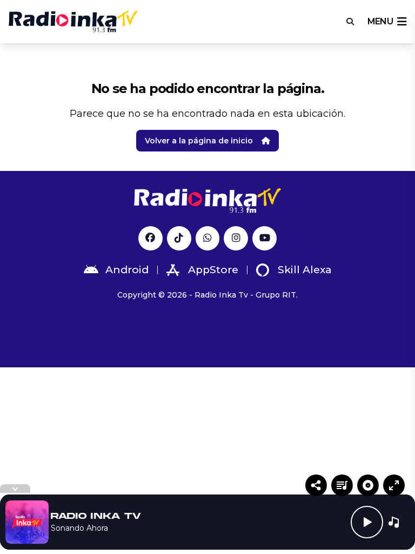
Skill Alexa (305, 269)
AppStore (213, 269)
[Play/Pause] (367, 522)
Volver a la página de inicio (199, 141)
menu (380, 21)
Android (127, 269)
